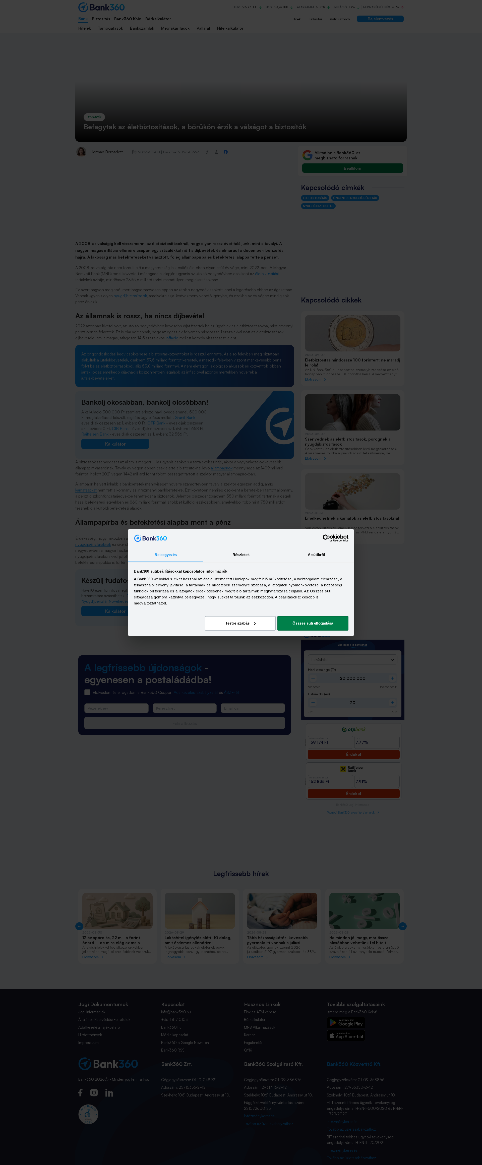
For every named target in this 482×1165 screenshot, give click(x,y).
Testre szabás (237, 623)
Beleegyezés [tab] (165, 555)
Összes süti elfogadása (312, 623)
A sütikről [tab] (316, 555)
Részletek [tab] (241, 555)
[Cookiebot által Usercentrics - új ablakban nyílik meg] (326, 538)
